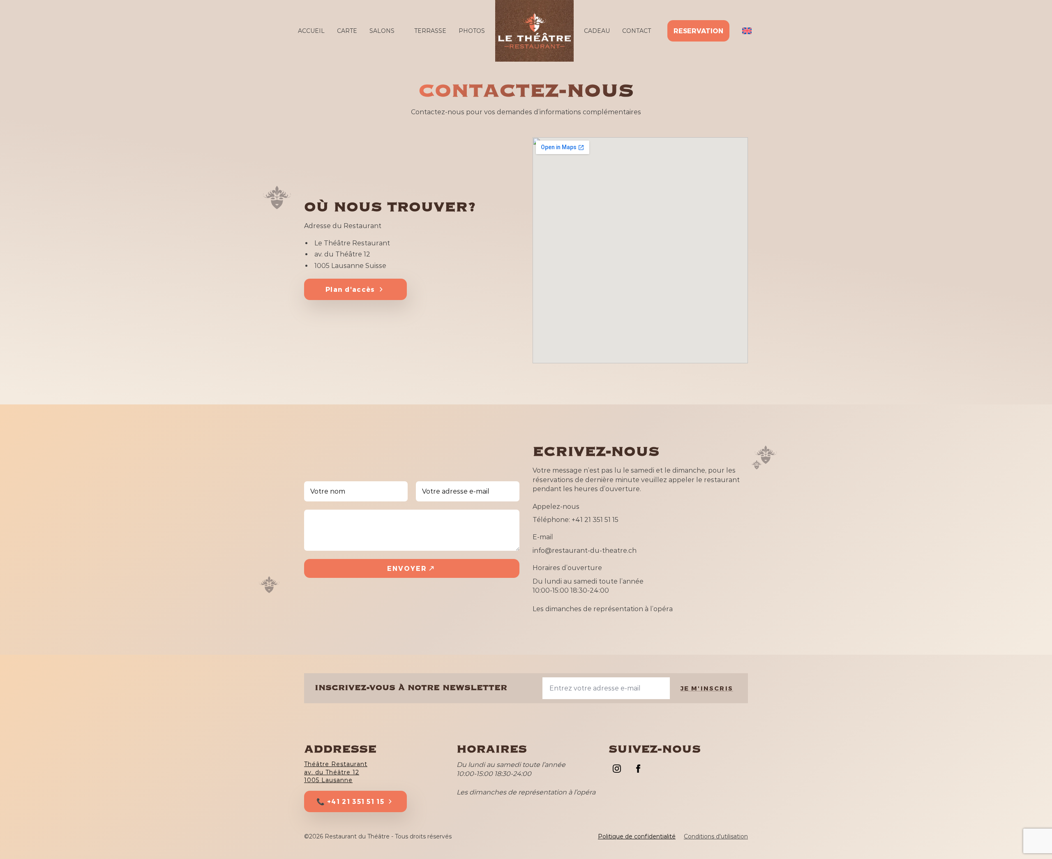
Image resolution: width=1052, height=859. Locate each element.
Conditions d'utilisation (716, 836)
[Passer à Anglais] (747, 31)
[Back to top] (1031, 838)
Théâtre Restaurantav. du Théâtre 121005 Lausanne (335, 772)
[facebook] (638, 768)
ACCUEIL (311, 31)
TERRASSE (430, 31)
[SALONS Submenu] (399, 31)
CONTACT (636, 31)
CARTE (347, 31)
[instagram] (617, 768)
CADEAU (597, 31)
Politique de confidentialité (637, 836)
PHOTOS (472, 31)
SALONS (381, 31)
